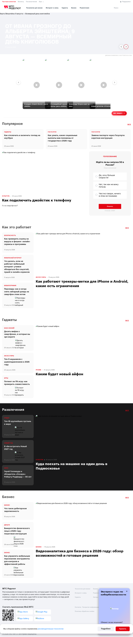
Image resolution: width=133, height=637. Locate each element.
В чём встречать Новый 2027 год (15, 447)
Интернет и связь (52, 8)
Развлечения (84, 8)
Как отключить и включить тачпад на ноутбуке (22, 136)
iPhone (38, 370)
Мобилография (10, 286)
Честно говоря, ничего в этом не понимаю (110, 194)
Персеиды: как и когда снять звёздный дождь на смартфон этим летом (16, 292)
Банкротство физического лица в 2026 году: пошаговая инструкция (17, 531)
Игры (6, 378)
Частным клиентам (9, 2)
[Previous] (121, 47)
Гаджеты (65, 8)
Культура (5, 196)
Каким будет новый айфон (59, 374)
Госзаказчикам (31, 2)
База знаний (9, 328)
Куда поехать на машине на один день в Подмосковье (71, 466)
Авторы (95, 597)
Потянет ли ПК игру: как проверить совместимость (17, 383)
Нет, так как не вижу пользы (109, 185)
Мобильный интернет (13, 258)
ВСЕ (129, 124)
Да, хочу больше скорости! (107, 176)
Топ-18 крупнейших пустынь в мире (17, 422)
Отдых (6, 418)
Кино (6, 468)
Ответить (110, 206)
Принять (122, 629)
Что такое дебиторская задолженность (15, 510)
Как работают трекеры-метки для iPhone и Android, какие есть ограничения (82, 283)
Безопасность (10, 235)
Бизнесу (21, 2)
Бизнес (73, 8)
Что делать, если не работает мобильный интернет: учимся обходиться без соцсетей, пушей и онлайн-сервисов (17, 266)
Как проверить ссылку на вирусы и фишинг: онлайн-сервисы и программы (17, 241)
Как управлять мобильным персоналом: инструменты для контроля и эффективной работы (17, 560)
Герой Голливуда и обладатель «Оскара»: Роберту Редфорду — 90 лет (17, 474)
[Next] (126, 47)
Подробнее (106, 629)
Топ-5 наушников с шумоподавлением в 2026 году (17, 362)
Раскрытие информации (90, 607)
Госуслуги (52, 132)
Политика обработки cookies (84, 611)
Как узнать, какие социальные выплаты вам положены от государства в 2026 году (62, 138)
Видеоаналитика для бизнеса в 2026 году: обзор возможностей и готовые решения (79, 553)
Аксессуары (41, 277)
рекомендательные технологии (50, 629)
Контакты (78, 607)
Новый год (8, 443)
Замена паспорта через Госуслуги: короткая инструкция (108, 136)
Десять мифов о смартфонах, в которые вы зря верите (17, 334)
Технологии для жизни (34, 8)
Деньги (7, 525)
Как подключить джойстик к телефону (36, 200)
